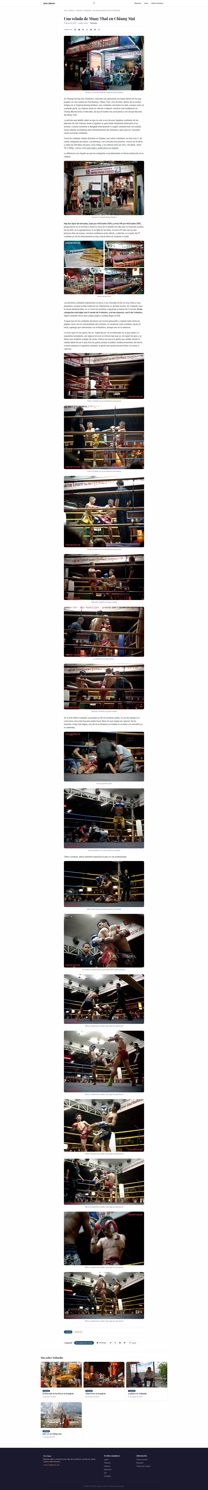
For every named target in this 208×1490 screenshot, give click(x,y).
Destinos (137, 3)
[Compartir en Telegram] (83, 29)
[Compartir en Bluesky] (95, 29)
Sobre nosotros (157, 3)
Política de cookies (143, 1466)
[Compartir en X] (87, 29)
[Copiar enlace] (98, 29)
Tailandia (79, 10)
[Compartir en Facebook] (91, 29)
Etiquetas (139, 1463)
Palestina (107, 1466)
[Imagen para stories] (75, 29)
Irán (105, 1473)
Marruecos (108, 1469)
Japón (106, 1459)
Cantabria (107, 1476)
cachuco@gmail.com (51, 1465)
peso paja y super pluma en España (102, 148)
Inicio (65, 10)
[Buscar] (94, 3)
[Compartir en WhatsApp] (79, 29)
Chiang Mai (87, 10)
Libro (146, 3)
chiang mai (78, 1332)
